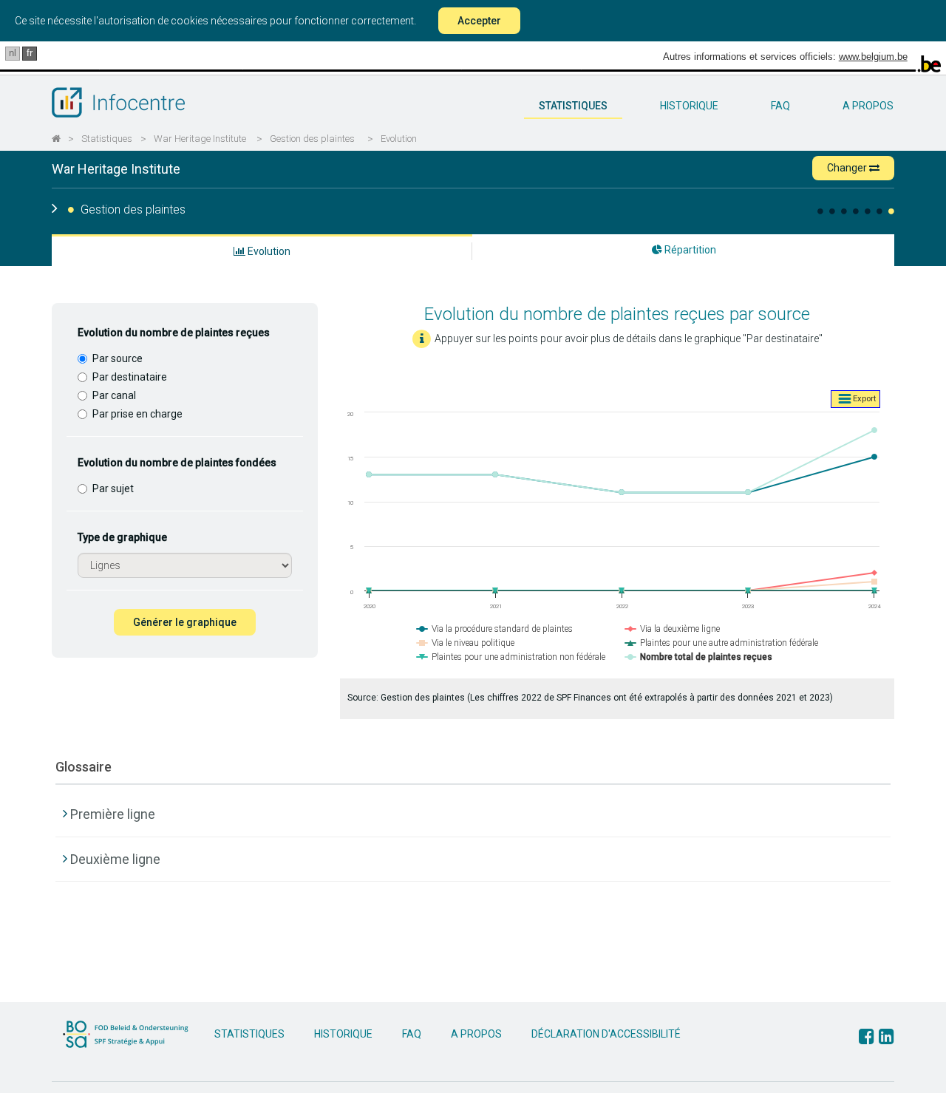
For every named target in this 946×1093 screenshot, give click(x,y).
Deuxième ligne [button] (115, 859)
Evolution (399, 138)
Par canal (114, 395)
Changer (848, 168)
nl (12, 52)
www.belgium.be (873, 56)
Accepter (479, 21)
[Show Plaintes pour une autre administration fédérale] (721, 643)
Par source (117, 358)
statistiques (573, 106)
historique (689, 106)
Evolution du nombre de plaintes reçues (174, 332)
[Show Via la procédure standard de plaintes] (495, 629)
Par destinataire (129, 377)
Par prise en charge (137, 414)
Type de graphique (122, 537)
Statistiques (106, 138)
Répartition (689, 250)
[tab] (473, 807)
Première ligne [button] (112, 814)
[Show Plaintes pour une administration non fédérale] (511, 657)
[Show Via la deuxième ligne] (672, 629)
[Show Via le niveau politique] (465, 643)
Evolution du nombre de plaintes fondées (177, 463)
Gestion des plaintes (312, 138)
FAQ (780, 106)
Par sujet (113, 488)
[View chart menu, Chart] (855, 399)
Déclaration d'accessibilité (606, 1034)
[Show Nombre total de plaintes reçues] (698, 657)
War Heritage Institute (200, 138)
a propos (868, 106)
